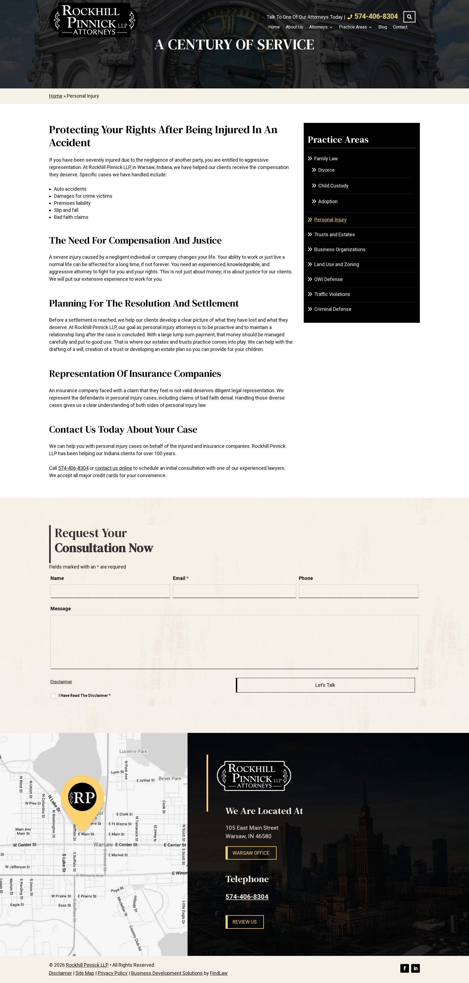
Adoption (328, 201)
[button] (463, 943)
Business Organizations (340, 249)
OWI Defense (328, 279)
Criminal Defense (332, 309)
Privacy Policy (113, 973)
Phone (306, 578)
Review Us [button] (245, 922)
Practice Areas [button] (353, 27)
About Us (294, 27)
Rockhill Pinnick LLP (87, 965)
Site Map (84, 973)
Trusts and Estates (334, 234)
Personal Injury (330, 219)
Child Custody (333, 186)
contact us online (113, 468)
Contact (400, 27)
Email (181, 578)
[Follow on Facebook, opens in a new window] (404, 968)
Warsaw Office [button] (251, 853)
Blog (382, 27)
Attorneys (318, 27)
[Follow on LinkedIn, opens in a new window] (415, 968)
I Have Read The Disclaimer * (85, 695)
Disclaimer (61, 681)
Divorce (326, 170)
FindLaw (219, 973)
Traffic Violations (332, 294)
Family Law (326, 158)
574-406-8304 (376, 16)
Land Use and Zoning (336, 264)
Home (274, 27)
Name (57, 578)
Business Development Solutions (167, 973)
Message (60, 608)
